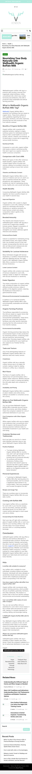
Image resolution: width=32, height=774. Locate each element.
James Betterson (9, 687)
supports (11, 546)
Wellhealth (6, 111)
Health (5, 54)
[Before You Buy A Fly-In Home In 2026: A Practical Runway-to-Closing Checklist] (21, 38)
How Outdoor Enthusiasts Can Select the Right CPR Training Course (19, 704)
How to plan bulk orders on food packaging (15, 750)
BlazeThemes (19, 768)
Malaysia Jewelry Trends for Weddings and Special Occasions (6, 1)
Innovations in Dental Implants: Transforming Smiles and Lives (18, 715)
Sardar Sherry (7, 69)
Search (4, 726)
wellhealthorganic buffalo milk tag (14, 650)
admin (13, 709)
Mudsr (6, 699)
